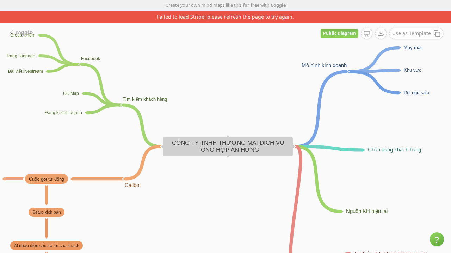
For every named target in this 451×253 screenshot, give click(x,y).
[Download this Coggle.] (381, 33)
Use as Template (411, 33)
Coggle (278, 5)
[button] (437, 239)
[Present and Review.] (366, 33)
